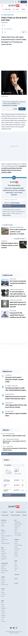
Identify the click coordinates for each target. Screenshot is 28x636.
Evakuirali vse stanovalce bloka (16, 227)
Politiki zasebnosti (6, 215)
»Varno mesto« (13, 278)
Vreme (6, 460)
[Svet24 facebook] (11, 628)
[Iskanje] (26, 5)
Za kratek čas (4, 241)
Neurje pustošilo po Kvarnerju (12, 439)
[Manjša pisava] (21, 32)
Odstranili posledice (9, 394)
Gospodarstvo (8, 375)
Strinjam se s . (12, 202)
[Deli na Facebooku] (2, 32)
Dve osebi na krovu (9, 411)
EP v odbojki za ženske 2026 (11, 385)
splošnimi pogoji (15, 202)
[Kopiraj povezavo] (5, 32)
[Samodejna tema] (15, 2)
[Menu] (2, 6)
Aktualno (6, 430)
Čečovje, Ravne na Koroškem (16, 300)
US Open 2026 (13, 310)
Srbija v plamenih (9, 402)
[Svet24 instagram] (16, 628)
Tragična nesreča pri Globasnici (16, 289)
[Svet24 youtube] (13, 628)
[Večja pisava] (26, 32)
